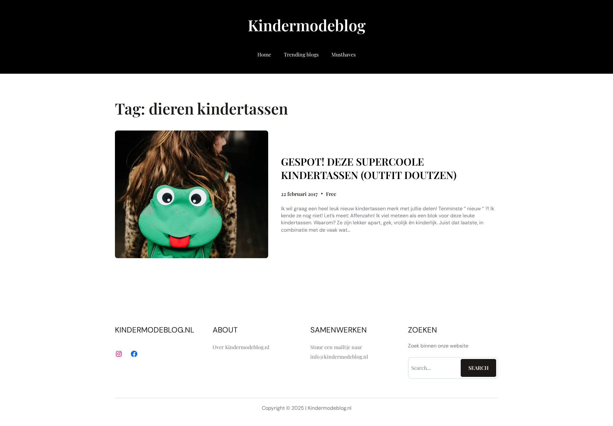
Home (264, 54)
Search (478, 367)
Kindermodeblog (307, 25)
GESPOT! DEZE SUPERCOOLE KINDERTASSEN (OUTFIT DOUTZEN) (369, 168)
